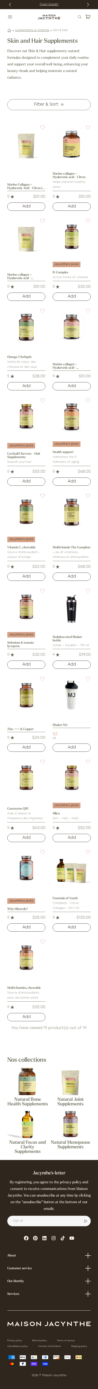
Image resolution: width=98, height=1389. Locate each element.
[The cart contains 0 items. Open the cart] (88, 17)
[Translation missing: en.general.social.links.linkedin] (44, 1238)
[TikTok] (62, 1238)
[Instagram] (53, 1238)
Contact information (50, 1346)
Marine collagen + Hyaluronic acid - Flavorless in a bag (19, 276)
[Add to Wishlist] (39, 130)
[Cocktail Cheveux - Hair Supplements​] (26, 417)
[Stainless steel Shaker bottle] (72, 607)
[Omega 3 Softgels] (26, 327)
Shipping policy (79, 1346)
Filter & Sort (46, 105)
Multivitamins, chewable (24, 988)
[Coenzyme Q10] (26, 778)
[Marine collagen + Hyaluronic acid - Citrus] (72, 144)
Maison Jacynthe (54, 1375)
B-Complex (60, 272)
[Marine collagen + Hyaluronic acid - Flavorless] (72, 327)
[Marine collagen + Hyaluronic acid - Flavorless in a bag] (26, 237)
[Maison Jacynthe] (49, 17)
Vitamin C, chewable (21, 547)
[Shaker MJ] (72, 695)
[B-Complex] (72, 237)
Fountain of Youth (65, 898)
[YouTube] (72, 1238)
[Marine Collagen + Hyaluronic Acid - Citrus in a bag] (26, 144)
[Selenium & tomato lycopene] (26, 607)
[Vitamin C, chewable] (26, 512)
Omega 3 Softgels (19, 357)
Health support (63, 452)
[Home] (9, 30)
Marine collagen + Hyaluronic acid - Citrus (69, 175)
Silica (56, 813)
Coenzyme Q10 (17, 808)
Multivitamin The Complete (71, 547)
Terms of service (66, 1341)
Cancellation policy (17, 1346)
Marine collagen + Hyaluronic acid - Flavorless (65, 366)
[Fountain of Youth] (72, 868)
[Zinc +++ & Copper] (26, 695)
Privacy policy (15, 1341)
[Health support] (72, 417)
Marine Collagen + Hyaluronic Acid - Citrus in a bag (25, 186)
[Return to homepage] (49, 1324)
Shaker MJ (60, 725)
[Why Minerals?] (26, 868)
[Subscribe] (85, 1221)
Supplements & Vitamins (32, 30)
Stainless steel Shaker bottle (67, 638)
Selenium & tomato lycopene (20, 644)
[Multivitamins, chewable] (26, 958)
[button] (39, 130)
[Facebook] (26, 1238)
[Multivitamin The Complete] (72, 512)
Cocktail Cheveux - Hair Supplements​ (23, 455)
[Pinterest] (35, 1238)
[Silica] (72, 778)
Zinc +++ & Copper (20, 729)
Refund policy (39, 1341)
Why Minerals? (17, 909)
